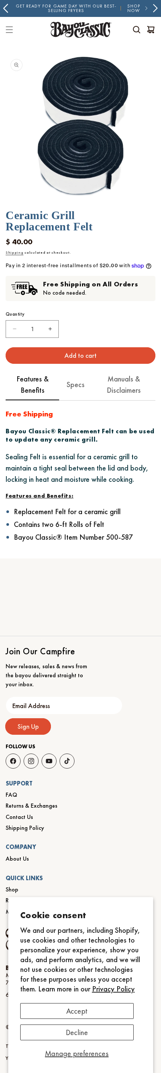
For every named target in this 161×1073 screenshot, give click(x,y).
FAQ (11, 795)
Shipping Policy (25, 828)
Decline (77, 1032)
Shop (12, 889)
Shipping (15, 252)
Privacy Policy (113, 989)
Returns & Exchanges (31, 806)
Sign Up (28, 726)
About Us (17, 859)
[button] (137, 29)
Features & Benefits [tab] (32, 384)
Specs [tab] (76, 384)
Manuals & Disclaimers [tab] (124, 384)
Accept (76, 1011)
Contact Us (19, 817)
